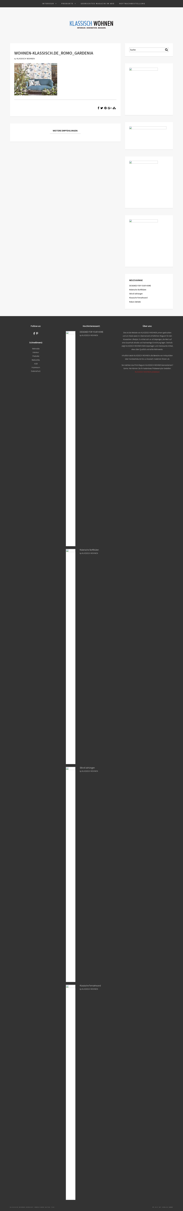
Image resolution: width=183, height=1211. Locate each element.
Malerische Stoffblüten (137, 289)
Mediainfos (36, 360)
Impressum (36, 367)
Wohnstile (35, 348)
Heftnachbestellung (132, 3)
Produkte (67, 3)
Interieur (48, 3)
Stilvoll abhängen (136, 293)
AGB (35, 363)
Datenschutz (35, 371)
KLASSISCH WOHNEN (26, 58)
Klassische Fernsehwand (138, 297)
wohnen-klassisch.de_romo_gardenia (53, 53)
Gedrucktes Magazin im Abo (98, 3)
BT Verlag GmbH (166, 1207)
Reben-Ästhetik (135, 302)
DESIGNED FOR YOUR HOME (140, 285)
